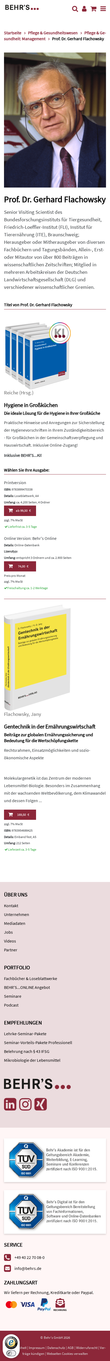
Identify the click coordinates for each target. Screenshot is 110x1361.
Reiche (11, 393)
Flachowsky (16, 714)
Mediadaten (14, 923)
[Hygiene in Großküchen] (37, 355)
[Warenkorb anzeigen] (93, 9)
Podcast (11, 1005)
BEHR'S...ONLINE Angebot (27, 987)
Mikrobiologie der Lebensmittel (32, 1060)
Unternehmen (16, 914)
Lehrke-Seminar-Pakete (25, 1033)
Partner (10, 949)
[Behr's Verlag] (22, 7)
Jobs (8, 932)
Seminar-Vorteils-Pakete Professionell (38, 1042)
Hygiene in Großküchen (31, 405)
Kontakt (11, 905)
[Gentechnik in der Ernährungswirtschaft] (37, 657)
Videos (10, 941)
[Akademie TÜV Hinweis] (55, 1210)
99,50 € (23, 510)
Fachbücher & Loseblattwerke (30, 978)
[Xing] (40, 1104)
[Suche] (75, 9)
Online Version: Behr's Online (30, 538)
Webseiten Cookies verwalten (67, 1353)
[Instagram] (25, 1104)
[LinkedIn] (10, 1104)
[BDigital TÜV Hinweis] (55, 1160)
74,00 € (23, 566)
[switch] (11, 1353)
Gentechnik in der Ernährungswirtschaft (49, 726)
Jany (36, 714)
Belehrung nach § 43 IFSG (26, 1051)
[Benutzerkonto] (84, 9)
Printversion (15, 482)
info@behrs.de (27, 1268)
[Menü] (103, 9)
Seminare (12, 996)
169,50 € (23, 814)
